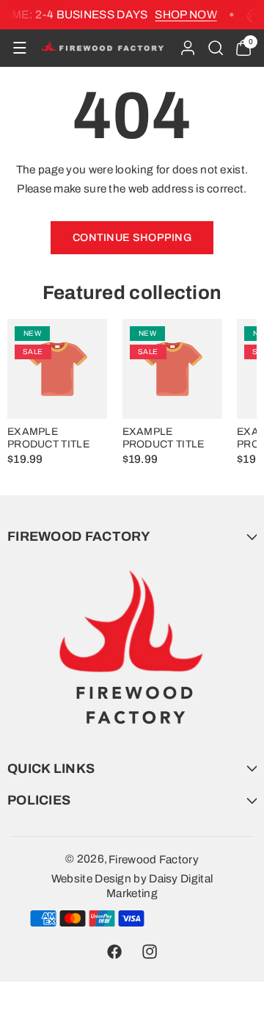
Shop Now (183, 14)
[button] (19, 48)
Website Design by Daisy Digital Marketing (132, 885)
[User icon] (188, 48)
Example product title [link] (48, 438)
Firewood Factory (154, 859)
